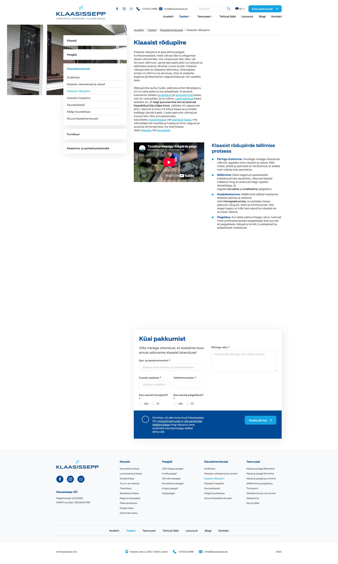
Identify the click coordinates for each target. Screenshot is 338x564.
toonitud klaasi (181, 119)
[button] (240, 9)
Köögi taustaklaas (78, 111)
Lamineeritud (184, 98)
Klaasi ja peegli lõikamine (260, 468)
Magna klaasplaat (130, 498)
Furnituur (73, 134)
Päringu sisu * (220, 347)
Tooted (183, 16)
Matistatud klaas (129, 493)
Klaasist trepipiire (78, 98)
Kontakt (276, 16)
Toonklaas (126, 488)
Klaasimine (252, 498)
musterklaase (157, 119)
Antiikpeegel (169, 473)
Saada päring (258, 420)
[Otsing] (228, 8)
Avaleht (168, 16)
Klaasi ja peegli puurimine (261, 478)
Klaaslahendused (78, 68)
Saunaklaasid (76, 104)
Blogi (262, 16)
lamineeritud (184, 95)
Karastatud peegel (172, 483)
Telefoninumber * (184, 377)
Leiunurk (247, 16)
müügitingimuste (168, 421)
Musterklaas (127, 478)
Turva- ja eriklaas (129, 483)
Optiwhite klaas (128, 513)
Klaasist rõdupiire (78, 91)
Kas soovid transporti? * (153, 396)
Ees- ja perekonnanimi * (154, 360)
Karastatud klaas (129, 468)
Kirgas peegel (170, 488)
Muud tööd (252, 503)
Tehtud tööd (228, 16)
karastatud (164, 95)
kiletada (146, 130)
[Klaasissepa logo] (81, 12)
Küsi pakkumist (262, 9)
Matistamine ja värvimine (261, 493)
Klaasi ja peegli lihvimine (260, 473)
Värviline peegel (171, 478)
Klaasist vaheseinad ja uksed (86, 84)
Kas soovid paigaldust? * (188, 396)
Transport (252, 488)
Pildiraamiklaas (128, 503)
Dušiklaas (73, 77)
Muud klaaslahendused (82, 118)
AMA (279, 551)
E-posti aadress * (150, 377)
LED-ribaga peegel (172, 468)
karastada (163, 130)
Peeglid (72, 54)
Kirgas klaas (127, 508)
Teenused (203, 16)
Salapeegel (168, 493)
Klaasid (72, 40)
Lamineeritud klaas (131, 473)
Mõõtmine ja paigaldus (259, 483)
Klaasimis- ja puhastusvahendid (88, 148)
